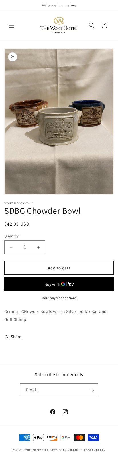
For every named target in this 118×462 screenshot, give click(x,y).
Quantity (11, 236)
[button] (11, 25)
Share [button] (16, 336)
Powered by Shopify (64, 450)
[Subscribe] (91, 390)
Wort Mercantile (36, 450)
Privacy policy (94, 450)
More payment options (59, 298)
